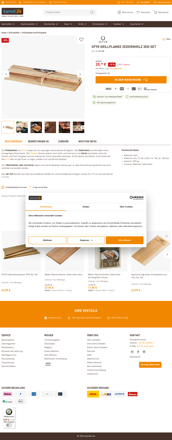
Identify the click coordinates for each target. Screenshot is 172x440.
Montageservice (8, 355)
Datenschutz (93, 359)
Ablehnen (47, 240)
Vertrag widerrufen (150, 365)
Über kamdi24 (93, 340)
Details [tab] (86, 207)
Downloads (49, 344)
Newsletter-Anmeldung (55, 359)
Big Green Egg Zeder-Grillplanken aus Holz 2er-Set (149, 276)
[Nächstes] (80, 74)
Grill (7, 159)
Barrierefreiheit (94, 366)
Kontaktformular (138, 340)
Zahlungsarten (8, 344)
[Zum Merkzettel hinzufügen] (81, 39)
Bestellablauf (7, 340)
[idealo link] (64, 364)
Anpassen (84, 240)
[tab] (13, 142)
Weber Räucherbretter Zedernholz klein (63, 275)
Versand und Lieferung (12, 351)
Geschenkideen (8, 366)
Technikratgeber (52, 340)
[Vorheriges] (6, 74)
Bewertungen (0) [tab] (38, 141)
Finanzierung (7, 363)
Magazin (48, 348)
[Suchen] (92, 12)
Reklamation (7, 348)
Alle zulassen (124, 240)
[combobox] (65, 12)
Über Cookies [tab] (126, 207)
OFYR (24, 150)
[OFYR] (103, 39)
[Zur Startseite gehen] (12, 12)
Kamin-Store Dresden (97, 348)
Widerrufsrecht (94, 363)
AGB (89, 355)
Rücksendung (7, 359)
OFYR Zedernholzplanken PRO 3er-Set (19, 275)
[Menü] (13, 408)
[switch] (9, 425)
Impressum (92, 374)
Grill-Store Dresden (96, 344)
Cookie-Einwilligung (96, 370)
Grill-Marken (50, 355)
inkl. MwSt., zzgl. (109, 69)
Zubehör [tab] (63, 141)
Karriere (91, 351)
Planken (34, 153)
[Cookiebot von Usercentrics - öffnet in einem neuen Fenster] (132, 198)
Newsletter (135, 357)
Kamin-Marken (51, 351)
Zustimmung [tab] (46, 207)
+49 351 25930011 (146, 343)
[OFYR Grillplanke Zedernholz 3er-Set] (43, 77)
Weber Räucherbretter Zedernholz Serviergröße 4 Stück (104, 276)
